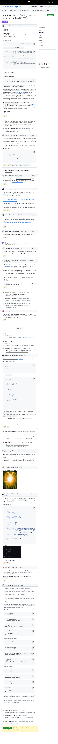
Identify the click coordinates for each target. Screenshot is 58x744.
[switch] (5, 116)
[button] (34, 44)
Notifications (34, 6)
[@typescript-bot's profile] (3, 231)
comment (21, 358)
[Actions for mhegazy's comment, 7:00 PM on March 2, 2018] (36, 189)
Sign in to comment (13, 729)
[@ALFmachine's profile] (3, 494)
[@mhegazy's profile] (3, 135)
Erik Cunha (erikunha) (9, 467)
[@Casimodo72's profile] (2, 451)
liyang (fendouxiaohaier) (10, 585)
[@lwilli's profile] (3, 25)
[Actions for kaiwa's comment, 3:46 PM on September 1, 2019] (36, 311)
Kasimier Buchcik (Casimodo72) (11, 450)
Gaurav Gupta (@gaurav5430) (10, 358)
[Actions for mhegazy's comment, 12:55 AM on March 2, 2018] (36, 135)
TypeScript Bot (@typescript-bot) (20, 253)
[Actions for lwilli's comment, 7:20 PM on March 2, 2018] (36, 215)
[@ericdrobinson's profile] (2, 261)
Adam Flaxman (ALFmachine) (11, 493)
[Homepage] (29, 2)
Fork (43, 6)
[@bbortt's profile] (3, 567)
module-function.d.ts (20, 92)
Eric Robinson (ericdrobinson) (11, 260)
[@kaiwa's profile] (3, 311)
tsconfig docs (32, 104)
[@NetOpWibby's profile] (3, 355)
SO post (5, 560)
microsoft (6, 7)
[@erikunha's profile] (3, 467)
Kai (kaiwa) (7, 311)
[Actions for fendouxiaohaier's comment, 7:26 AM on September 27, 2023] (36, 585)
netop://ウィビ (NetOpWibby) (11, 355)
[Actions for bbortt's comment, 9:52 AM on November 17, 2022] (36, 567)
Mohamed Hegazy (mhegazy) (11, 135)
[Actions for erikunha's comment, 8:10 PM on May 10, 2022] (36, 467)
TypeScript (14, 7)
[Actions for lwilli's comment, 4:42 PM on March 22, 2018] (36, 248)
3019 (4, 112)
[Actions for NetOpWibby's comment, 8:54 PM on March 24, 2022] (36, 356)
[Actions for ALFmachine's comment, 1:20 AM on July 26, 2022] (36, 494)
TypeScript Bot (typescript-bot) (12, 231)
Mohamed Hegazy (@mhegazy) (23, 178)
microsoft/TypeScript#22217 (29, 337)
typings (4, 193)
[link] (11, 121)
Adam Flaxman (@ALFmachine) (10, 576)
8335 (7, 112)
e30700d (33, 338)
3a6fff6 (33, 439)
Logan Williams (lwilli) (9, 25)
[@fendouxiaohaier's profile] (3, 585)
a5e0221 (33, 436)
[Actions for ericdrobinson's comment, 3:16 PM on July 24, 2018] (36, 260)
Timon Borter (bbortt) (9, 567)
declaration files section (17, 181)
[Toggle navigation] (3, 2)
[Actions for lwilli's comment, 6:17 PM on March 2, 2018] (36, 176)
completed (7, 244)
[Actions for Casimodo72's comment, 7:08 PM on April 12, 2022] (36, 450)
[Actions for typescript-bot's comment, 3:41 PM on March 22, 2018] (36, 231)
